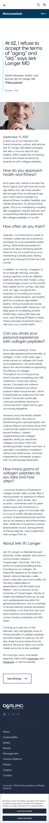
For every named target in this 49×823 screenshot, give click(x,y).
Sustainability (10, 737)
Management (10, 753)
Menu (43, 13)
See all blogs (14, 678)
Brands (7, 748)
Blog (16, 90)
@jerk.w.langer (14, 82)
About (6, 731)
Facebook (8, 661)
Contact (7, 775)
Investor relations (12, 759)
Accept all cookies (24, 818)
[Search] (38, 4)
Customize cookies (24, 811)
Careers (7, 770)
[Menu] (44, 4)
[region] (24, 808)
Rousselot (9, 90)
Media (6, 742)
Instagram (33, 658)
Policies (7, 764)
